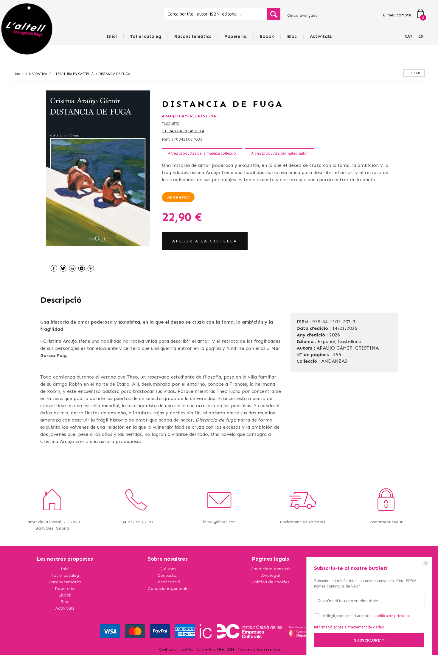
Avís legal (270, 575)
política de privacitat (392, 615)
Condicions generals (168, 588)
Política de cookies (270, 582)
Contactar (167, 575)
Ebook (267, 36)
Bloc (292, 36)
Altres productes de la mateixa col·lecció (202, 153)
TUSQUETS (170, 124)
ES (420, 36)
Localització (167, 582)
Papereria (235, 36)
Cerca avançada (302, 15)
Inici (111, 36)
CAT (408, 36)
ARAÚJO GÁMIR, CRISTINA (189, 116)
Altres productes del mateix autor (279, 153)
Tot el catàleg (145, 36)
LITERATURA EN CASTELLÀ (183, 131)
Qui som (167, 568)
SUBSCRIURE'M (369, 640)
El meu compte (397, 15)
